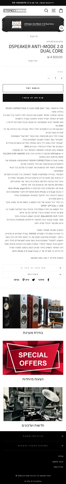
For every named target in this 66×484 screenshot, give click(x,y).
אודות (60, 456)
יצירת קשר (58, 467)
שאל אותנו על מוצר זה (33, 268)
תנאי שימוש (58, 461)
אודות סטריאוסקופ (33, 436)
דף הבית (34, 36)
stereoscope (55, 42)
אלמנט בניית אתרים (33, 481)
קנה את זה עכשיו (33, 98)
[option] (33, 3)
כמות (60, 72)
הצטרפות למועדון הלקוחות (33, 446)
